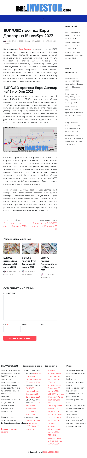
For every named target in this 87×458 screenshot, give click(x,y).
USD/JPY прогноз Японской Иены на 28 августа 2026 (49, 264)
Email (24, 324)
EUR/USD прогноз (39, 41)
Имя (5, 324)
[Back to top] (84, 455)
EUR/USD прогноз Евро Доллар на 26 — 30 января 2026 (74, 100)
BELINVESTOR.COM (51, 452)
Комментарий (9, 293)
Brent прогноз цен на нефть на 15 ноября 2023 (16, 224)
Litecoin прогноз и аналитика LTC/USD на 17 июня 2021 (73, 128)
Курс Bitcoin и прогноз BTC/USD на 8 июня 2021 (74, 141)
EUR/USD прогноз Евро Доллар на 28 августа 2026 (73, 35)
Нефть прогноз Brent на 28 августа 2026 (55, 409)
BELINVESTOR (11, 41)
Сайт (42, 324)
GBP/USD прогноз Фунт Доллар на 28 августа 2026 (73, 45)
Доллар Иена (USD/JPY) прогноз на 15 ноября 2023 (44, 226)
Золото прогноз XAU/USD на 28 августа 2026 (55, 417)
